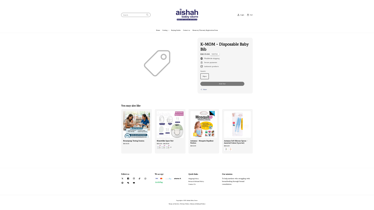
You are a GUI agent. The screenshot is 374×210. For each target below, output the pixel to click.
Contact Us (192, 184)
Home (158, 30)
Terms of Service (174, 204)
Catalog (164, 30)
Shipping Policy (193, 178)
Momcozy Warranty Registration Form (205, 30)
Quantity (203, 71)
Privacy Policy (184, 204)
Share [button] (205, 89)
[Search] (147, 15)
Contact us (186, 30)
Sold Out (222, 84)
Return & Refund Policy (196, 181)
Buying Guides (176, 30)
